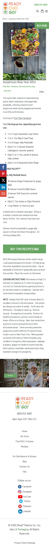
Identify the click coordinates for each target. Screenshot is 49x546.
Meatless (14, 86)
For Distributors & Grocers (24, 456)
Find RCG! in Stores (24, 441)
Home (4, 18)
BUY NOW (42, 25)
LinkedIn (26, 511)
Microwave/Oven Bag (27, 86)
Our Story (24, 436)
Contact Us (24, 466)
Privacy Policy (20, 542)
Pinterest (26, 506)
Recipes (24, 446)
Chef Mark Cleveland (22, 118)
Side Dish (7, 90)
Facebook (26, 486)
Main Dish (7, 86)
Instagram (27, 491)
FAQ (24, 471)
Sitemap (31, 542)
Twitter (26, 500)
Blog (25, 461)
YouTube (26, 496)
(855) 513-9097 (41, 4)
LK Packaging (21, 529)
